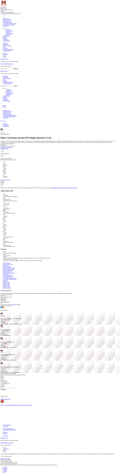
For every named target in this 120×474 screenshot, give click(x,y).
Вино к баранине (7, 266)
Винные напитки (7, 22)
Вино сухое (6, 265)
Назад (4, 121)
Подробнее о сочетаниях (6, 147)
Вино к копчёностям (8, 270)
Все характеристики (5, 179)
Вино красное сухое (8, 264)
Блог (4, 46)
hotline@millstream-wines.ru (7, 63)
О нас (4, 28)
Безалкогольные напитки (9, 24)
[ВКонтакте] (1, 307)
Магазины (5, 39)
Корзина (5, 469)
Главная (5, 467)
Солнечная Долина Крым (9, 277)
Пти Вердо (5, 281)
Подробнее (3, 144)
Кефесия (5, 280)
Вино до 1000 (6, 282)
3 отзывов (13, 304)
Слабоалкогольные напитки (10, 23)
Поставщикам (6, 40)
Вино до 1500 (6, 285)
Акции (5, 38)
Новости (5, 43)
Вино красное (6, 263)
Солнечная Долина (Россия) (10, 279)
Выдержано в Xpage (5, 458)
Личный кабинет (7, 50)
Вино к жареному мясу (8, 269)
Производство (9, 30)
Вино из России (7, 287)
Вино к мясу (6, 274)
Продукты (5, 26)
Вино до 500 (6, 284)
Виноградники (9, 33)
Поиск (15, 85)
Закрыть (16, 68)
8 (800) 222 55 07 (4, 59)
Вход (4, 472)
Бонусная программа (8, 49)
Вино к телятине (7, 271)
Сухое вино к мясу (7, 276)
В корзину (3, 322)
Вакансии (8, 32)
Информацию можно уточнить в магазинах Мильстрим (63, 187)
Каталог (5, 37)
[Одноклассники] (3, 307)
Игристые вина (7, 21)
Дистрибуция (6, 35)
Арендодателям (7, 45)
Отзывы (5, 48)
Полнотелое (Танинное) (9, 272)
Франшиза (5, 44)
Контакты (8, 34)
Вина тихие (6, 18)
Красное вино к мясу (8, 275)
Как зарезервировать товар (9, 429)
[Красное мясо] (4, 148)
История (8, 29)
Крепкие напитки (7, 19)
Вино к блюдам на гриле (9, 268)
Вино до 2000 (6, 286)
